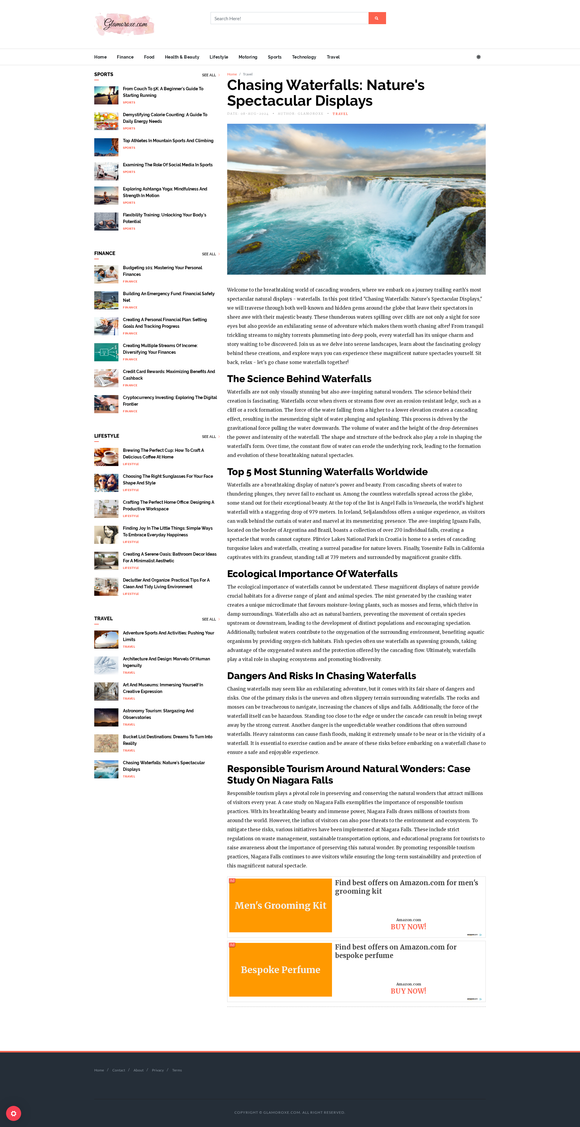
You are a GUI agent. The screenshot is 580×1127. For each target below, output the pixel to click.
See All (209, 75)
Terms (177, 1070)
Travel (333, 56)
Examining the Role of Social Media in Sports (168, 164)
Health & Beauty (182, 56)
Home (100, 56)
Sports (275, 56)
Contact (118, 1070)
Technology (304, 56)
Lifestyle (219, 56)
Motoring (248, 56)
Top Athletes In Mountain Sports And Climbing (168, 140)
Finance (125, 56)
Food (149, 56)
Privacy (158, 1070)
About (138, 1070)
